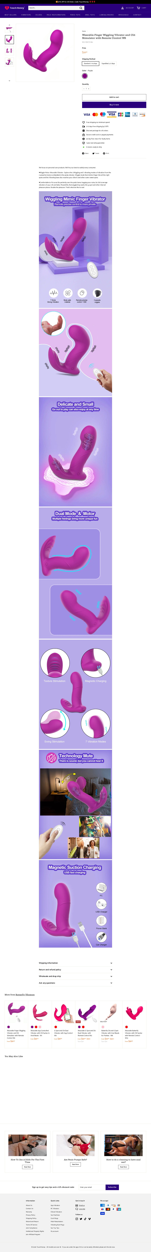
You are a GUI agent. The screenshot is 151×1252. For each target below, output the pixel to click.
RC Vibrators (55, 1208)
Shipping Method (88, 59)
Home (84, 31)
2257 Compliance (31, 1228)
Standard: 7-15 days (90, 63)
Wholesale (124, 15)
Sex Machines (55, 1215)
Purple (84, 76)
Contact (137, 15)
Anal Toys (90, 15)
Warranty (29, 1212)
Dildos (39, 15)
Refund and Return (32, 1221)
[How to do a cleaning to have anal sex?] (123, 1145)
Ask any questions (47, 983)
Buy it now (114, 104)
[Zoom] (45, 53)
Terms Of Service (31, 1225)
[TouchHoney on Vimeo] (89, 1219)
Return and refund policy (50, 969)
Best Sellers (11, 15)
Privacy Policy (30, 1215)
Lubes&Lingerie (106, 15)
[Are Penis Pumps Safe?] (75, 1145)
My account (55, 1231)
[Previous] (9, 25)
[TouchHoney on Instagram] (77, 1219)
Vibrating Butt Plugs (57, 1225)
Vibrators (26, 15)
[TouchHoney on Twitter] (81, 1219)
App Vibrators (55, 1205)
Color (87, 70)
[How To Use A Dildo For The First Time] (27, 1145)
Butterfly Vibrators (25, 995)
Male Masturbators (56, 15)
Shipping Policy (31, 1218)
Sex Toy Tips (55, 1228)
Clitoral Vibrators (56, 1212)
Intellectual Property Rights (35, 1231)
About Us (29, 1205)
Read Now (27, 1167)
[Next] (9, 80)
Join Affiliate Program (33, 1234)
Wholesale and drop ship (50, 976)
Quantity (85, 84)
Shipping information (48, 963)
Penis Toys (75, 15)
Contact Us (29, 1208)
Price (84, 48)
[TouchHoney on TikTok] (85, 1219)
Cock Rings (54, 1218)
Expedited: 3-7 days (108, 63)
